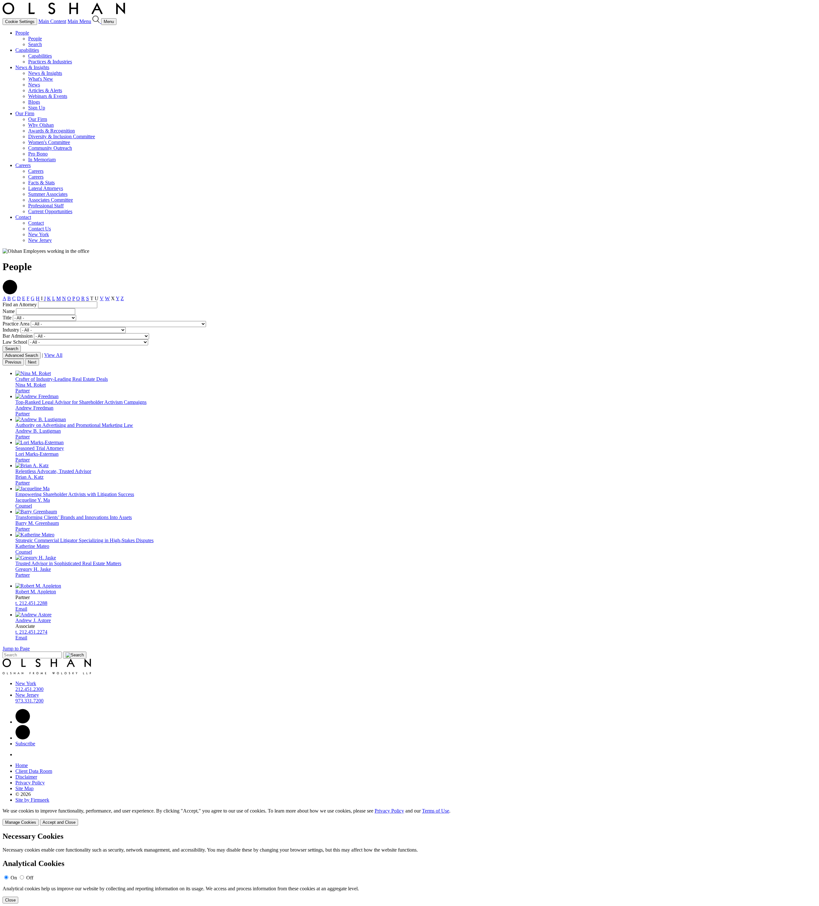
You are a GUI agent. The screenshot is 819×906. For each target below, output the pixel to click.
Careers (23, 165)
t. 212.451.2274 (31, 632)
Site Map (24, 788)
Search (35, 44)
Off (29, 877)
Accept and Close (59, 822)
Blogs (34, 102)
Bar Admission (18, 336)
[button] (10, 292)
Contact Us (39, 228)
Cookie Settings (20, 21)
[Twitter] (22, 738)
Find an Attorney (20, 304)
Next (32, 362)
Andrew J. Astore (33, 620)
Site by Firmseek (32, 800)
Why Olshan (41, 125)
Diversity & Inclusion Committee (61, 136)
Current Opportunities (50, 211)
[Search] (96, 21)
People (22, 33)
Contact (23, 217)
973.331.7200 (29, 700)
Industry (11, 330)
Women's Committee (49, 142)
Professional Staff (46, 205)
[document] (409, 867)
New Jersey (40, 240)
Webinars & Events (47, 96)
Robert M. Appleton (35, 591)
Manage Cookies (20, 822)
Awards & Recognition (51, 130)
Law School (15, 342)
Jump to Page (16, 648)
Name (9, 311)
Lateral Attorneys (45, 188)
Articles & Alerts (45, 90)
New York (38, 234)
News (34, 84)
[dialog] (409, 817)
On (14, 877)
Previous (13, 362)
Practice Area (16, 323)
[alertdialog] (409, 867)
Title (7, 317)
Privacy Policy (30, 782)
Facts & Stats (41, 182)
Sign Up (36, 107)
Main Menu (79, 21)
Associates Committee (50, 200)
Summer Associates (48, 194)
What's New (40, 79)
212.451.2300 (29, 689)
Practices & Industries (50, 61)
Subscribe (25, 743)
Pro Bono (38, 153)
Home (21, 765)
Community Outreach (50, 148)
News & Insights (32, 67)
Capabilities (27, 50)
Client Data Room (33, 771)
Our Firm (24, 113)
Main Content (52, 21)
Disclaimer (26, 777)
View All (53, 355)
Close (10, 900)
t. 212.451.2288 (31, 603)
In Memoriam (42, 159)
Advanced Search (21, 355)
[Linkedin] (22, 722)
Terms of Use (435, 811)
